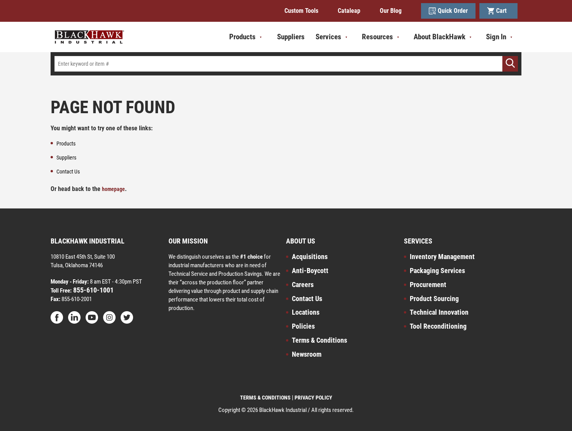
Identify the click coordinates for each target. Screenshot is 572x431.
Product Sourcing (434, 298)
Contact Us (307, 298)
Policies (303, 326)
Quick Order (453, 10)
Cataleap (349, 10)
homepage (113, 189)
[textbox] (286, 64)
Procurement (428, 284)
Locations (305, 312)
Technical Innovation (439, 312)
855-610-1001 (93, 290)
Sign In (496, 36)
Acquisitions (310, 256)
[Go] (510, 64)
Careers (303, 284)
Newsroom (306, 354)
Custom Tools (301, 10)
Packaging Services (437, 270)
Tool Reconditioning (438, 326)
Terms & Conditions (319, 340)
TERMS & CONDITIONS (265, 397)
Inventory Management (442, 256)
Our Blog (391, 10)
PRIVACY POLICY (313, 397)
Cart (503, 10)
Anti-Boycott (310, 270)
